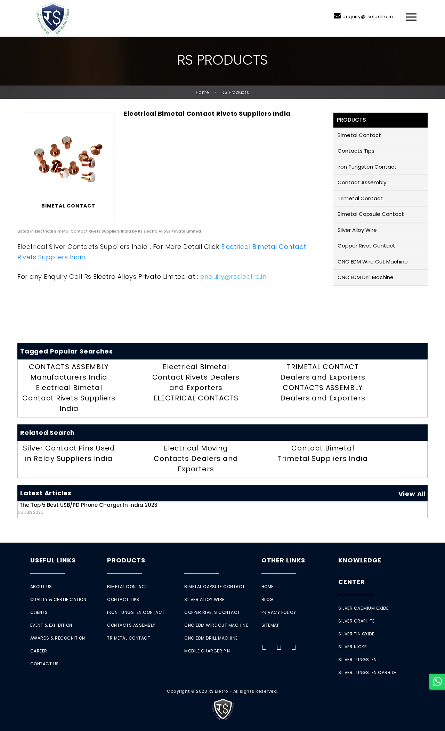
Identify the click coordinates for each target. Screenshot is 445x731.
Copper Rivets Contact (212, 612)
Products (126, 560)
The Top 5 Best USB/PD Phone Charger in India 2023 (87, 508)
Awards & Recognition (57, 638)
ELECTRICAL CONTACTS (195, 398)
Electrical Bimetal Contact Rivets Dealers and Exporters (196, 377)
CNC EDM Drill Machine (366, 277)
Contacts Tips (356, 150)
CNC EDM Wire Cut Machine (373, 261)
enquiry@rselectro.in (367, 16)
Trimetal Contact (360, 198)
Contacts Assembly (131, 625)
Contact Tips (123, 599)
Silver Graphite (356, 621)
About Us (41, 587)
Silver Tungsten (357, 660)
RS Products (235, 92)
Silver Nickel (353, 647)
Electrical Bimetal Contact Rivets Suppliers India (68, 398)
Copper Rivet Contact (366, 245)
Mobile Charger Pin (207, 651)
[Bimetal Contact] (68, 159)
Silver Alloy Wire (357, 230)
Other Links (283, 560)
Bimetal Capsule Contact (371, 214)
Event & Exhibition (51, 625)
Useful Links (53, 560)
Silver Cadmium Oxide (363, 608)
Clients (39, 612)
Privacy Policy (278, 612)
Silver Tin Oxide (356, 634)
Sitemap (270, 625)
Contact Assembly (362, 182)
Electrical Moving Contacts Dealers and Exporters (196, 458)
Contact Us (44, 664)
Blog (267, 599)
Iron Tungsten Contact (367, 166)
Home (202, 92)
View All (412, 493)
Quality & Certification (58, 599)
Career (38, 651)
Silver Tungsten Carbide (367, 672)
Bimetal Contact (359, 135)
